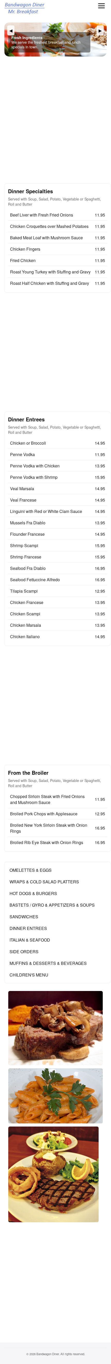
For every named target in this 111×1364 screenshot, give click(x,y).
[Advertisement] (55, 120)
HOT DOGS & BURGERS (33, 893)
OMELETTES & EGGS (31, 870)
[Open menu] (101, 6)
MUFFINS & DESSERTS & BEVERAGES (48, 963)
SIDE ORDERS (24, 952)
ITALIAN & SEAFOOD (30, 940)
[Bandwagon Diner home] (25, 9)
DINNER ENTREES (28, 928)
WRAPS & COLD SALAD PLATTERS (44, 882)
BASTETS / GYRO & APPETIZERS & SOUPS (52, 905)
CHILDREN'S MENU (29, 975)
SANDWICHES (24, 917)
